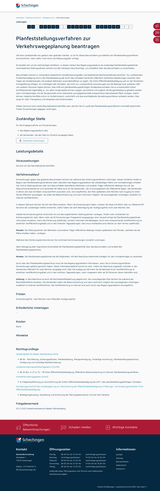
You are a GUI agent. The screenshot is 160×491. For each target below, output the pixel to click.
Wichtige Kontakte (124, 427)
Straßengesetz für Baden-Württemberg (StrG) (37, 354)
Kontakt (119, 454)
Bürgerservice (48, 18)
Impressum (120, 469)
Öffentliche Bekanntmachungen (36, 427)
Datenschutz (121, 465)
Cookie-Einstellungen (105, 487)
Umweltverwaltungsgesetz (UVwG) (32, 376)
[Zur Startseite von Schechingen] (30, 6)
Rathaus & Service (33, 18)
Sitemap (119, 458)
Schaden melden (80, 427)
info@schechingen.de (27, 470)
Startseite (20, 18)
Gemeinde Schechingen (33, 140)
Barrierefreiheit (122, 462)
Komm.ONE (131, 487)
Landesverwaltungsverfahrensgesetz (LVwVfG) (38, 367)
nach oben (141, 487)
